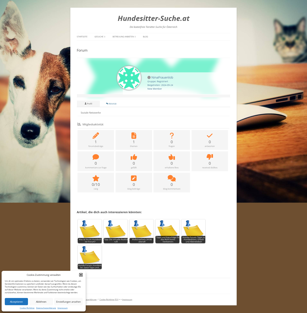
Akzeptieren (16, 301)
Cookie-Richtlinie (27, 308)
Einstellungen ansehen (68, 301)
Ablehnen (41, 301)
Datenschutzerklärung (46, 308)
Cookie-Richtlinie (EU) (108, 299)
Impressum (63, 308)
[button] (81, 274)
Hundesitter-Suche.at (153, 18)
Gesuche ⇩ (100, 36)
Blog (145, 36)
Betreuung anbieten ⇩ (124, 36)
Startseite (82, 36)
